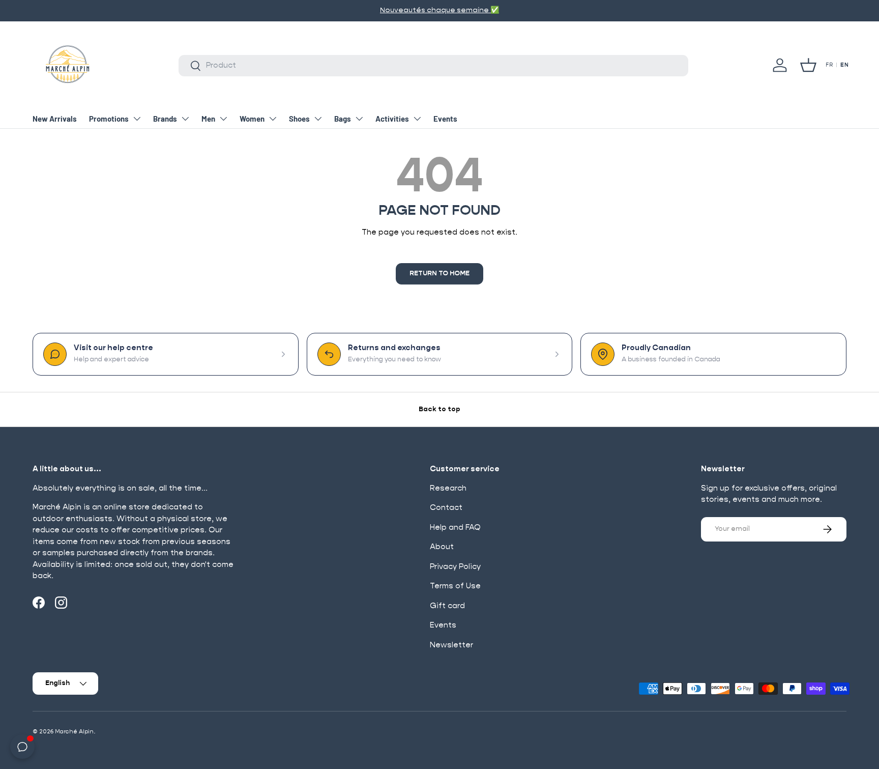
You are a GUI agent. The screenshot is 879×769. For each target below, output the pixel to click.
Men (208, 118)
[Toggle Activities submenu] (417, 118)
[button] (808, 65)
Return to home (439, 273)
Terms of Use (455, 586)
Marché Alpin (74, 731)
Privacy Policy (455, 567)
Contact (446, 507)
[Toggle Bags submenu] (359, 118)
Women (252, 118)
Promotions (109, 118)
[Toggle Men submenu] (223, 118)
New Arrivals (55, 118)
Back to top (439, 409)
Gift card (447, 606)
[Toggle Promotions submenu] (137, 118)
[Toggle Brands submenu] (185, 118)
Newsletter (451, 645)
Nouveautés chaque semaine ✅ (439, 10)
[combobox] (433, 65)
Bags (342, 118)
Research (448, 488)
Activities (392, 118)
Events (445, 118)
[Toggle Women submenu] (273, 118)
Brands (165, 118)
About (442, 547)
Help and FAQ (455, 527)
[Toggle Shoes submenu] (318, 118)
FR (829, 65)
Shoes (299, 118)
